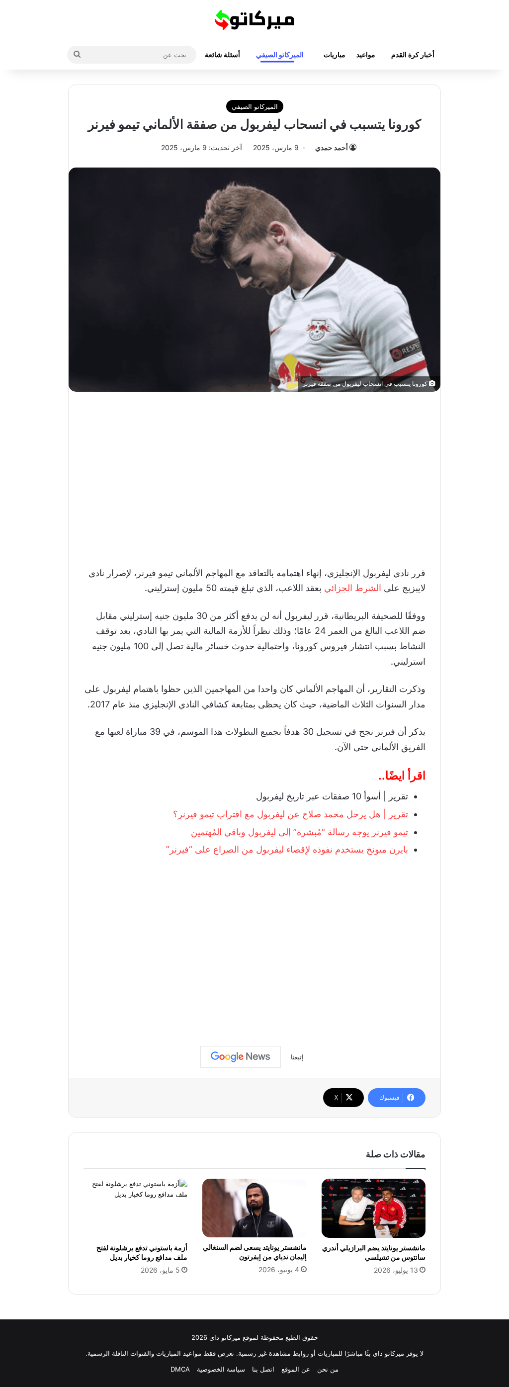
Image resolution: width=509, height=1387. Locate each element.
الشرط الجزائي (352, 588)
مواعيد (365, 54)
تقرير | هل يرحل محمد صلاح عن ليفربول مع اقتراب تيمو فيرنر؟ (290, 814)
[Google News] (240, 1057)
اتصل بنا (263, 1369)
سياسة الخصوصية (221, 1369)
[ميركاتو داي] (254, 20)
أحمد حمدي (331, 147)
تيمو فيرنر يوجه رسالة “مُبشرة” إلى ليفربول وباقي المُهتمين (299, 832)
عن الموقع (295, 1369)
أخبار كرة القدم (412, 54)
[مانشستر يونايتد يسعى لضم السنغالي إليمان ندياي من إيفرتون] (254, 1208)
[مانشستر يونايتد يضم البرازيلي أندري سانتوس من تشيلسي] (373, 1208)
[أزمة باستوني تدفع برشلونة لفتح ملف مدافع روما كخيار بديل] (135, 1208)
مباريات (334, 54)
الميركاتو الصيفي (280, 54)
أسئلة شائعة (222, 54)
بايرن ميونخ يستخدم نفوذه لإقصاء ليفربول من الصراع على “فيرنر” (287, 849)
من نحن (328, 1369)
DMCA (180, 1369)
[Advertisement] (254, 476)
